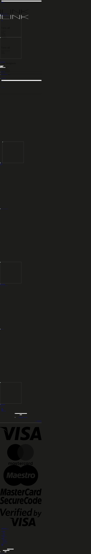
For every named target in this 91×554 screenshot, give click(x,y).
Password (1, 550)
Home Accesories (5, 536)
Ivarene (4, 542)
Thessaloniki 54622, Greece (38, 421)
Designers (2, 409)
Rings (3, 532)
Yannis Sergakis (4, 540)
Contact (2, 410)
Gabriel (1, 165)
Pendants (4, 534)
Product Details (3, 67)
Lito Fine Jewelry (5, 66)
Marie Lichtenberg (5, 541)
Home (1, 13)
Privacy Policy (25, 417)
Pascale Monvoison (5, 543)
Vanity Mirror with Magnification (4, 285)
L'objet (6, 13)
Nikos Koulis (4, 67)
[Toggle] (0, 78)
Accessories (4, 535)
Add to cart (1, 66)
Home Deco (3, 13)
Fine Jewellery (3, 531)
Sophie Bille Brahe (5, 72)
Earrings (4, 533)
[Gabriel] (12, 162)
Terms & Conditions (20, 417)
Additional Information (4, 74)
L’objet (3, 537)
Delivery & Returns (3, 78)
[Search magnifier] (41, 80)
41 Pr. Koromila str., (39, 420)
